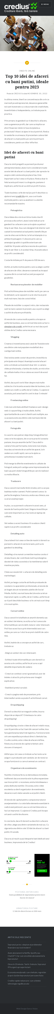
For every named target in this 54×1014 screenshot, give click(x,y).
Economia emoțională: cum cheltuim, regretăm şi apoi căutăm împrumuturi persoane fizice (27, 974)
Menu (46, 4)
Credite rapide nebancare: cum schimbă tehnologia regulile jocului (24, 982)
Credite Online (27, 71)
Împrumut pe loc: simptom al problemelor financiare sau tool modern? (25, 946)
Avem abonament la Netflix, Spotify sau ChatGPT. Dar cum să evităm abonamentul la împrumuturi (26, 956)
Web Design (21, 1009)
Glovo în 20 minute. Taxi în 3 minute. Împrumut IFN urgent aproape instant (27, 965)
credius (18, 93)
